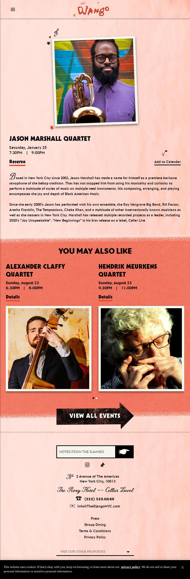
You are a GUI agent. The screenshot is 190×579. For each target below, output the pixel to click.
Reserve (17, 161)
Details (13, 297)
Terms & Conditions (95, 531)
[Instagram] (87, 465)
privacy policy (130, 567)
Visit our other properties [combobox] (82, 552)
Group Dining (95, 524)
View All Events (95, 415)
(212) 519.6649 (98, 499)
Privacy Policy (95, 537)
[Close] (182, 567)
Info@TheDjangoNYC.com (98, 506)
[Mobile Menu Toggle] (30, 9)
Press (95, 518)
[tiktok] (103, 465)
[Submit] (124, 452)
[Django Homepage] (91, 9)
